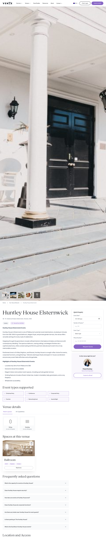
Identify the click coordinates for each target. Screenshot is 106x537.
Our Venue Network (14, 303)
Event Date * (77, 315)
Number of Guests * (79, 323)
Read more (18, 467)
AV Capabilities (20, 411)
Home (4, 303)
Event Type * (77, 330)
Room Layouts (7, 411)
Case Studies (36, 3)
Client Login (85, 3)
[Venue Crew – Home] (7, 3)
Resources (45, 3)
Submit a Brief (97, 3)
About (52, 3)
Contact (58, 3)
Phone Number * (78, 338)
